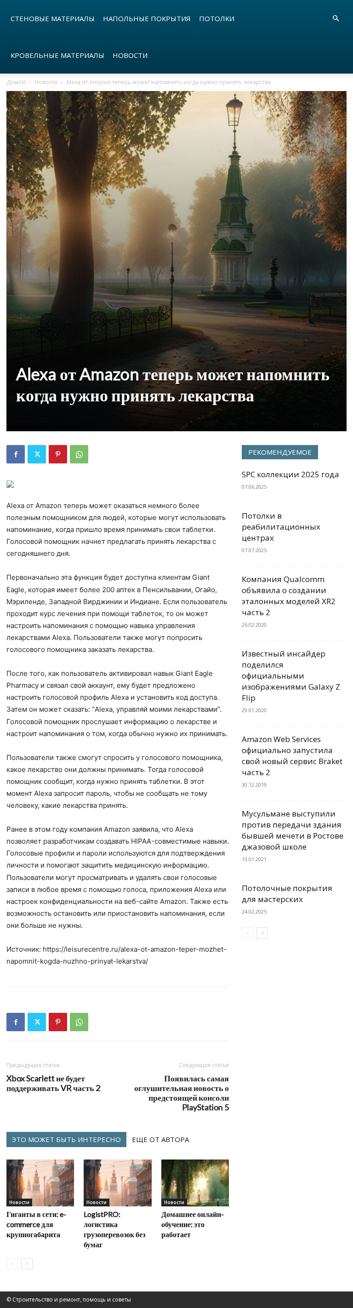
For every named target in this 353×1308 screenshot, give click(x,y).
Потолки (216, 18)
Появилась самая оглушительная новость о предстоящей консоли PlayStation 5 (181, 1093)
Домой (16, 82)
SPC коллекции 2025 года (290, 474)
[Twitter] (37, 454)
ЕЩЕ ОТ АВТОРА (160, 1139)
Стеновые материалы (53, 18)
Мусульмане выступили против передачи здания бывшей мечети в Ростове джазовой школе (292, 830)
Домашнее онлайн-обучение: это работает (192, 1224)
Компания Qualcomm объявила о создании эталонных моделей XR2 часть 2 (289, 595)
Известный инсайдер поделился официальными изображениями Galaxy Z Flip (291, 675)
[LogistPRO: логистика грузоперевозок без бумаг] (117, 1182)
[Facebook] (15, 454)
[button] (336, 18)
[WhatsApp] (79, 454)
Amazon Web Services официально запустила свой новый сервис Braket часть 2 (292, 755)
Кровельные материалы (57, 55)
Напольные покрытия (147, 18)
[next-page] (27, 1263)
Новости (130, 55)
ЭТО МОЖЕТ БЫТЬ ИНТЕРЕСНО (66, 1139)
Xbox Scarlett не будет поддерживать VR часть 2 (53, 1083)
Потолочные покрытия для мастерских (287, 893)
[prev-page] (12, 1263)
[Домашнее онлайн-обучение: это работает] (195, 1182)
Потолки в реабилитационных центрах (281, 526)
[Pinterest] (58, 454)
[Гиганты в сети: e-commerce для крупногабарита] (40, 1182)
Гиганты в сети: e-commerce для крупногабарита (36, 1224)
